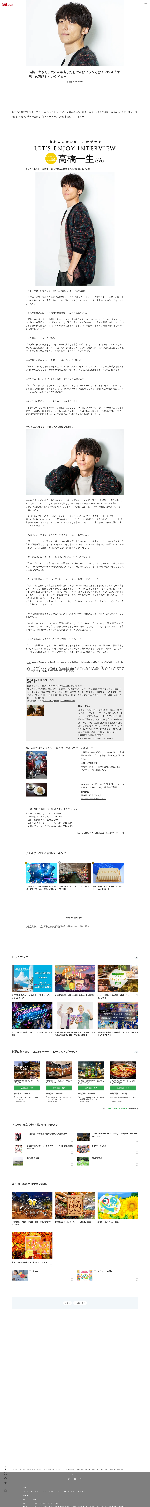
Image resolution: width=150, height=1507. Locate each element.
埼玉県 (50, 1503)
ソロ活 (51, 1491)
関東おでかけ (31, 1469)
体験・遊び (80, 1303)
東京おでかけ (51, 1469)
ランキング (80, 1491)
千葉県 (57, 1503)
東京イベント (62, 1469)
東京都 (35, 1503)
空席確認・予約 (27, 1088)
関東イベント (41, 1469)
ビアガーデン (123, 1108)
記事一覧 (25, 1491)
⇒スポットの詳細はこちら (93, 769)
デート (44, 1491)
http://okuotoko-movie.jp (103, 738)
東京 (68, 1303)
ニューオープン (35, 1491)
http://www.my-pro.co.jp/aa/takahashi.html (59, 700)
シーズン (58, 1491)
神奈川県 (42, 1503)
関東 (34, 1499)
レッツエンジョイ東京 (18, 1469)
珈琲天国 (85, 791)
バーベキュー (112, 1108)
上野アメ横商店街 (89, 762)
